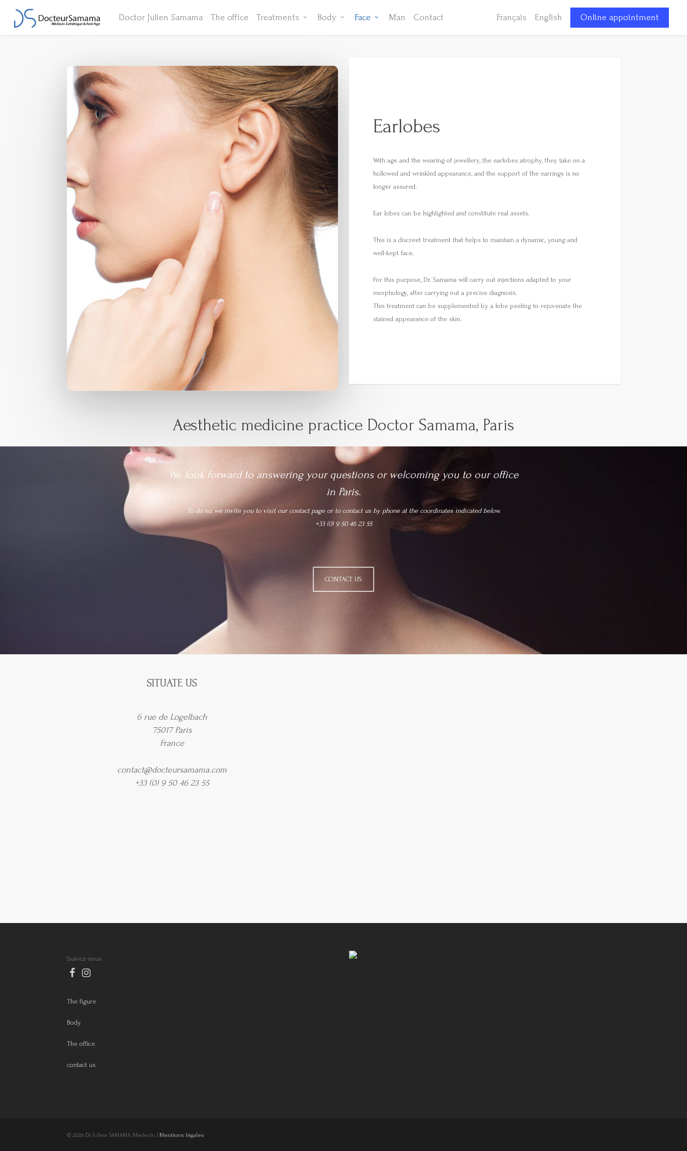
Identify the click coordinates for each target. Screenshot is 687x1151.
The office (81, 1043)
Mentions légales (181, 1135)
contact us (81, 1064)
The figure (81, 1001)
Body (74, 1022)
